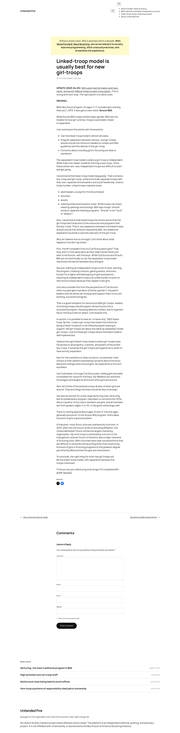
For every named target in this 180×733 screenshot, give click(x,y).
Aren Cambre (68, 78)
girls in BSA (77, 78)
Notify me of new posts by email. (69, 618)
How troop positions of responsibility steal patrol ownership (53, 688)
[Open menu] (113, 11)
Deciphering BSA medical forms (143, 517)
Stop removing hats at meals (35, 517)
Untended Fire (27, 11)
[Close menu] (119, 4)
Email (58, 596)
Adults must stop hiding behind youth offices (45, 681)
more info (100, 175)
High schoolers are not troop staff (39, 675)
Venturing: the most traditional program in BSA (46, 668)
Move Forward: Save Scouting (73, 44)
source (67, 472)
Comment (60, 556)
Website (59, 607)
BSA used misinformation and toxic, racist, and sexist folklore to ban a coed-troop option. (87, 89)
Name (58, 584)
